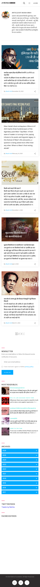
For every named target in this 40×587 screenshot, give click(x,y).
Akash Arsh (9, 91)
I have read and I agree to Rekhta (18, 367)
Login (35, 3)
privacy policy (29, 367)
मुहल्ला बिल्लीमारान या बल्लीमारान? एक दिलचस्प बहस (19, 245)
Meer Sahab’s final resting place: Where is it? (20, 126)
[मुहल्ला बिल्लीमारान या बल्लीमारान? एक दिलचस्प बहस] (20, 229)
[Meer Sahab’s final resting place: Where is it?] (20, 111)
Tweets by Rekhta (8, 507)
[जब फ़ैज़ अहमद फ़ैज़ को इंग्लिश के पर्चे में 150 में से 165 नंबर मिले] (20, 57)
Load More (20, 338)
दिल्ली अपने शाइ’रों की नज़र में (12, 188)
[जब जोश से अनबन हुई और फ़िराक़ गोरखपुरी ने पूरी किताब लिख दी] (20, 283)
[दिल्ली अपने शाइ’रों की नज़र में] (20, 173)
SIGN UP (7, 372)
